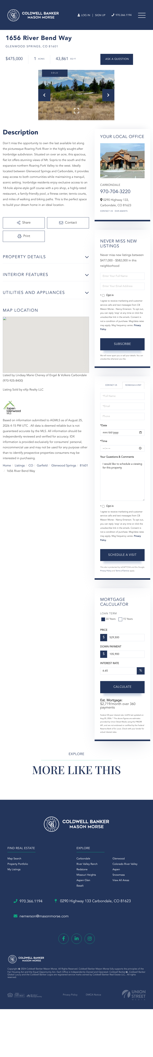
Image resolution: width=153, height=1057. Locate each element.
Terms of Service (122, 571)
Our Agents (121, 211)
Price (103, 630)
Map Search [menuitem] (14, 859)
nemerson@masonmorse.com (44, 916)
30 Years (110, 619)
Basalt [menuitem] (79, 886)
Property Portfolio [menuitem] (17, 864)
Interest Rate (109, 663)
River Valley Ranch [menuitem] (87, 864)
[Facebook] (63, 939)
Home (7, 465)
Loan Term (108, 613)
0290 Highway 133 (95, 901)
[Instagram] (90, 939)
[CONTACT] (116, 59)
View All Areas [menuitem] (121, 880)
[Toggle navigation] (142, 15)
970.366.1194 (123, 15)
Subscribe (122, 344)
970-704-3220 (115, 192)
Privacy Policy (105, 571)
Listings (20, 465)
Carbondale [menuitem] (83, 859)
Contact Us (106, 211)
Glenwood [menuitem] (119, 859)
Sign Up (100, 15)
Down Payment (110, 647)
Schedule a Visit (133, 385)
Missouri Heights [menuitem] (86, 875)
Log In (85, 15)
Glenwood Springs (63, 465)
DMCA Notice (93, 995)
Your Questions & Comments (117, 457)
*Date (103, 425)
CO (31, 465)
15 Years (128, 619)
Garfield (42, 465)
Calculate (122, 687)
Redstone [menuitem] (82, 869)
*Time (103, 441)
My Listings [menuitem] (14, 869)
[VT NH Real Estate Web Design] (134, 995)
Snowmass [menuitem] (119, 875)
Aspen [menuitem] (116, 869)
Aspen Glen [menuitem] (83, 880)
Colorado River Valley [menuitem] (125, 864)
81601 (84, 465)
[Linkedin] (76, 939)
